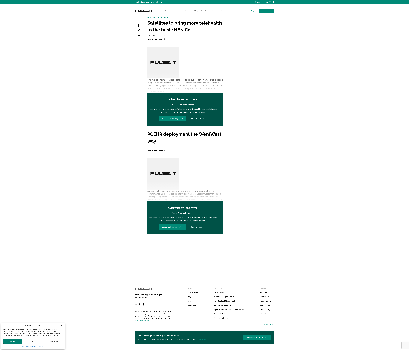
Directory (205, 11)
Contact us (264, 297)
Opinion (188, 11)
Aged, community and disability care (229, 309)
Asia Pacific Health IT (222, 305)
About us (215, 11)
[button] (62, 325)
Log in (253, 11)
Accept (12, 341)
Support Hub (265, 305)
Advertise (237, 11)
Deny (33, 341)
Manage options (53, 341)
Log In (190, 301)
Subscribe (192, 305)
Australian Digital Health (160, 17)
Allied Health (219, 314)
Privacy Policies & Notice (37, 346)
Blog (196, 11)
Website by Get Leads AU (142, 320)
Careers (263, 314)
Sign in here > (197, 118)
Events (227, 11)
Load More (185, 242)
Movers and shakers (222, 318)
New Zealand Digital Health (225, 301)
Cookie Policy (25, 346)
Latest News (193, 292)
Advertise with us (267, 301)
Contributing (265, 309)
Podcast (178, 11)
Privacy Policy (269, 324)
